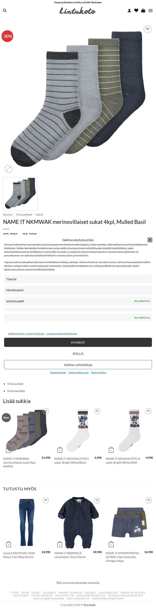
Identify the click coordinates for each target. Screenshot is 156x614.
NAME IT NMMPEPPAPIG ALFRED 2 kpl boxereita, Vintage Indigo (122, 556)
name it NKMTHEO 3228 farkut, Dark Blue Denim (19, 555)
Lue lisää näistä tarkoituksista (61, 333)
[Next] (153, 442)
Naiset (36, 592)
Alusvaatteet (24, 214)
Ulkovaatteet (108, 592)
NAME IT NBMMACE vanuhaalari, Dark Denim (70, 555)
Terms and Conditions (108, 598)
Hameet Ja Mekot (71, 592)
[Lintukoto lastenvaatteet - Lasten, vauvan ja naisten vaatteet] (78, 10)
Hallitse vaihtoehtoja (78, 365)
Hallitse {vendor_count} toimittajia (26, 333)
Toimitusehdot (42, 595)
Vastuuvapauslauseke (48, 598)
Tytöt (15, 592)
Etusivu (7, 214)
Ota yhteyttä (64, 595)
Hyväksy (78, 342)
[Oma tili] (129, 10)
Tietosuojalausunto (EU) (125, 595)
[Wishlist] (136, 10)
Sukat (39, 214)
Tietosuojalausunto (78, 372)
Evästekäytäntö (58, 372)
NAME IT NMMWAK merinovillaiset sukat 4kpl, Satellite (19, 462)
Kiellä (78, 353)
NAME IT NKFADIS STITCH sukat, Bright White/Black (71, 460)
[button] (150, 240)
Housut (90, 592)
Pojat (25, 592)
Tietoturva (21, 595)
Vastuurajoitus (98, 372)
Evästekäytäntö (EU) (90, 595)
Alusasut (49, 592)
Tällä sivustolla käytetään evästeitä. (78, 582)
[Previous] (3, 442)
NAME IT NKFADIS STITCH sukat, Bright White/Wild (123, 460)
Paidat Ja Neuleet (133, 592)
